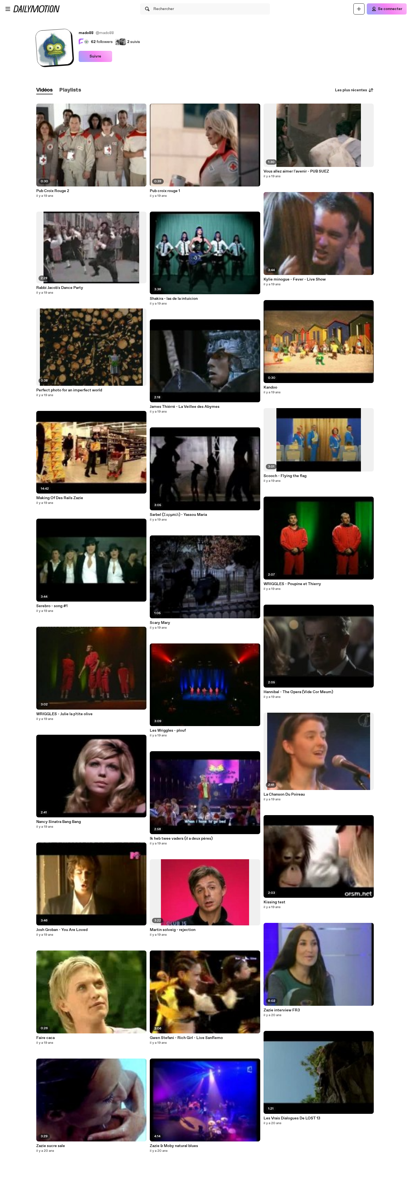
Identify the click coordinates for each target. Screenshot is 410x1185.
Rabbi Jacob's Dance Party (59, 288)
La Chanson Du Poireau (284, 794)
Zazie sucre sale (50, 1146)
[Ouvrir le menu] (7, 9)
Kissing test (274, 902)
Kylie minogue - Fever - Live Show (295, 279)
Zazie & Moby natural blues (174, 1146)
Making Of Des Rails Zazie (59, 498)
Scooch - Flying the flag (285, 476)
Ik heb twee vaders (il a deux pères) (181, 838)
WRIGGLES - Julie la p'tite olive (64, 714)
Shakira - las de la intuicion (174, 298)
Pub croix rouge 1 (165, 191)
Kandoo (270, 387)
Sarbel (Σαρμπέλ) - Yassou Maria (178, 515)
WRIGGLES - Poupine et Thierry (292, 584)
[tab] (44, 90)
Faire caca (45, 1038)
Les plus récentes (351, 90)
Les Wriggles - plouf (168, 730)
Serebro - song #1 (51, 606)
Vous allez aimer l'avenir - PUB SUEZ (296, 171)
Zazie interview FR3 (282, 1010)
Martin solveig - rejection (173, 930)
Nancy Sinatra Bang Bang (58, 822)
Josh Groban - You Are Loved (62, 930)
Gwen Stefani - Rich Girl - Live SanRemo (186, 1038)
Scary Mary (160, 623)
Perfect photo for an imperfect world (69, 390)
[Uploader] (359, 9)
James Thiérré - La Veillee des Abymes (185, 406)
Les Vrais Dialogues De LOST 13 (292, 1118)
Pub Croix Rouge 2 (52, 191)
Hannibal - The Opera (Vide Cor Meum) (298, 692)
